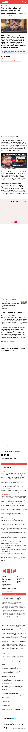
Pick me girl (18, 625)
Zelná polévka (8, 636)
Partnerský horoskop (11, 625)
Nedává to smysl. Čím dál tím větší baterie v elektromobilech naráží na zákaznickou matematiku (12, 680)
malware (12, 446)
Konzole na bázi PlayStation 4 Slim (9, 646)
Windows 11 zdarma (6, 645)
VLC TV (8, 648)
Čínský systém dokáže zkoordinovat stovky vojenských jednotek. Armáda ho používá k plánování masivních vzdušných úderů (13, 658)
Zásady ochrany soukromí (7, 584)
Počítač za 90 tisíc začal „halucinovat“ (11, 61)
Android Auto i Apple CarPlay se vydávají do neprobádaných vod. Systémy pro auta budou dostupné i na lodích (14, 668)
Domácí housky (17, 637)
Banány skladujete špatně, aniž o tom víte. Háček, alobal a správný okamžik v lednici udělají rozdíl (14, 692)
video (7, 446)
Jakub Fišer (3, 15)
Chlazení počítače (14, 641)
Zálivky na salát (17, 634)
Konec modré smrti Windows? (16, 644)
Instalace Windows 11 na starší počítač (15, 642)
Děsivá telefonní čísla (14, 623)
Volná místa (4, 576)
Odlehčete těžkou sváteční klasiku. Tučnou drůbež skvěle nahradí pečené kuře (13, 696)
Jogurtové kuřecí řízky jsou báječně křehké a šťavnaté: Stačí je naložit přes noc (14, 700)
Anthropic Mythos (14, 645)
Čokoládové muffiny (10, 633)
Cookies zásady (5, 585)
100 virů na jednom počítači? (8, 58)
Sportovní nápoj (10, 634)
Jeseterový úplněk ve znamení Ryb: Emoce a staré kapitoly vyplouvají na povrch (14, 704)
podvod (3, 446)
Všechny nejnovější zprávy (14, 464)
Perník (24, 636)
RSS (18, 582)
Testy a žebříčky (5, 494)
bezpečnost (4, 517)
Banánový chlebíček (19, 633)
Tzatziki (13, 636)
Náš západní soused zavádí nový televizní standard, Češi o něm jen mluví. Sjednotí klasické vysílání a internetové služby (13, 486)
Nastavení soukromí (6, 582)
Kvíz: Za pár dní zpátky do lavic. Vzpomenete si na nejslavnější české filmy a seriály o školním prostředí (12, 708)
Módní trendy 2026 (19, 628)
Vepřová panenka (14, 632)
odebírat (14, 594)
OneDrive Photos (5, 644)
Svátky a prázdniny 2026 (9, 628)
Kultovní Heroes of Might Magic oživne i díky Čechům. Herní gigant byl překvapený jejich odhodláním (14, 672)
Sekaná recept (19, 636)
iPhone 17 (4, 648)
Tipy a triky (4, 540)
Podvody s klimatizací (15, 648)
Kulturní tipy (19, 626)
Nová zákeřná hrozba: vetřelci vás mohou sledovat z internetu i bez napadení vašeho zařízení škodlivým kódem (10, 304)
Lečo (3, 637)
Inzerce (19, 581)
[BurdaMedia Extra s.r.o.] (9, 571)
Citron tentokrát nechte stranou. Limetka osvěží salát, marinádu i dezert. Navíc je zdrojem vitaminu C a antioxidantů (13, 688)
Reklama (4, 578)
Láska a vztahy (13, 626)
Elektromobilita (21, 646)
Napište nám (17, 451)
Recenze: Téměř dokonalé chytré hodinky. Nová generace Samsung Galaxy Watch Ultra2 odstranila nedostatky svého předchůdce (12, 505)
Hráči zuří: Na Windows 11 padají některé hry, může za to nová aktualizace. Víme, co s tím (13, 676)
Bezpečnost (6, 5)
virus (17, 446)
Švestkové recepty (9, 637)
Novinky (3, 471)
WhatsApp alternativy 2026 (7, 629)
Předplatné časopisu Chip (7, 575)
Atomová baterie (22, 645)
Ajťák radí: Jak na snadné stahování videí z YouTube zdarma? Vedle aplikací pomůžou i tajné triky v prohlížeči (13, 559)
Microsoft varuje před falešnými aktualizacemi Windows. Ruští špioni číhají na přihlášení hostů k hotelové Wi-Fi (12, 520)
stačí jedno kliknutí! (10, 52)
